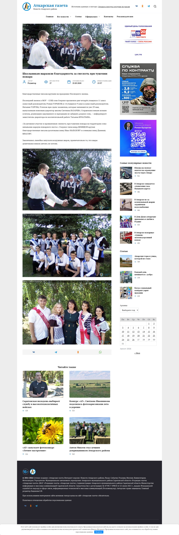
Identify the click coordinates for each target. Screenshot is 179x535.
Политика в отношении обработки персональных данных (47, 500)
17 (123, 335)
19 (133, 335)
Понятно (98, 532)
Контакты (108, 16)
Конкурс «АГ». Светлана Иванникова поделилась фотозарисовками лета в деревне (89, 404)
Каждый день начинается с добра (143, 273)
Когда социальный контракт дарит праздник (143, 290)
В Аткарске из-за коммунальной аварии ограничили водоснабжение (145, 203)
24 (123, 339)
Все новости (63, 16)
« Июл (137, 353)
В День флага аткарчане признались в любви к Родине (145, 219)
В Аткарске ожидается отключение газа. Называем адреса (145, 186)
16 (154, 331)
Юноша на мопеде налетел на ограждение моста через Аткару (145, 170)
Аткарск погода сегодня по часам (114, 6)
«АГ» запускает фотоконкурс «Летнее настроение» (38, 449)
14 (144, 331)
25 (128, 339)
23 (154, 335)
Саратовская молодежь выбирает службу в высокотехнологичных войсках (41, 404)
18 (128, 335)
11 (128, 331)
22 (149, 335)
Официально (91, 16)
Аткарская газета (50, 5)
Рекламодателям (125, 16)
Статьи (78, 16)
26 (133, 339)
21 (144, 335)
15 (149, 331)
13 (138, 331)
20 (138, 335)
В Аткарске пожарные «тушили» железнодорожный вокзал (144, 236)
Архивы (123, 305)
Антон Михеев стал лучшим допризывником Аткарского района (89, 449)
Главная (49, 16)
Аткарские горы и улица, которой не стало (145, 257)
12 (133, 331)
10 (123, 331)
